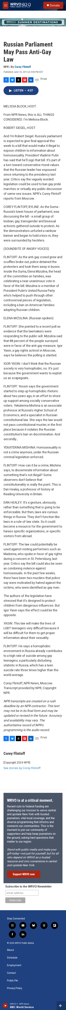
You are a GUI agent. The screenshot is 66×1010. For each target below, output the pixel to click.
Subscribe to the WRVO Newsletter (28, 886)
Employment (14, 965)
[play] (5, 1005)
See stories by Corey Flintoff (22, 768)
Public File (12, 980)
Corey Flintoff (23, 67)
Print (43, 79)
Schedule (12, 957)
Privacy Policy (14, 988)
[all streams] (61, 1005)
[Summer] (33, 22)
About (10, 950)
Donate (55, 5)
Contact (11, 973)
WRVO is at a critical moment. (30, 800)
